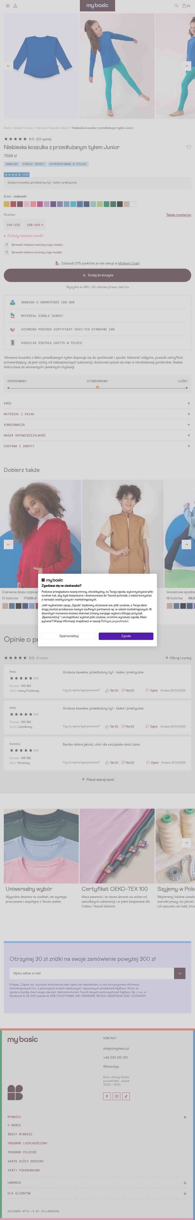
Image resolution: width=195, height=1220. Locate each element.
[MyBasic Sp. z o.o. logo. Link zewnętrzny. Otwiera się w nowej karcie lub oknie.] (52, 580)
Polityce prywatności (114, 621)
